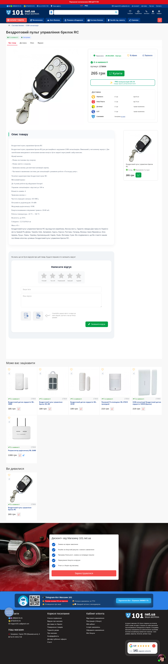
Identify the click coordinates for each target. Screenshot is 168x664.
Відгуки (40, 43)
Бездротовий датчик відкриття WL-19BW (21, 403)
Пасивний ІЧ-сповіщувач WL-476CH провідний (114, 403)
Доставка (23, 43)
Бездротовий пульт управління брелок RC (19, 509)
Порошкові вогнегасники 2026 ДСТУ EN (84, 2)
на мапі (123, 116)
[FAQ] (162, 658)
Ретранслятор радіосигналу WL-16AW (22, 450)
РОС (86, 6)
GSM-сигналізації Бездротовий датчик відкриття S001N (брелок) (147, 403)
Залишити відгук (98, 324)
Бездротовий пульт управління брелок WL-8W (50, 403)
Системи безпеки (18, 25)
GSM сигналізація (32, 25)
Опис (32, 43)
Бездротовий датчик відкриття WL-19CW (83, 403)
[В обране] (9, 369)
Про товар (12, 43)
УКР (81, 6)
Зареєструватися (84, 573)
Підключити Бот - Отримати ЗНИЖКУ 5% (134, 600)
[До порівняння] (9, 373)
